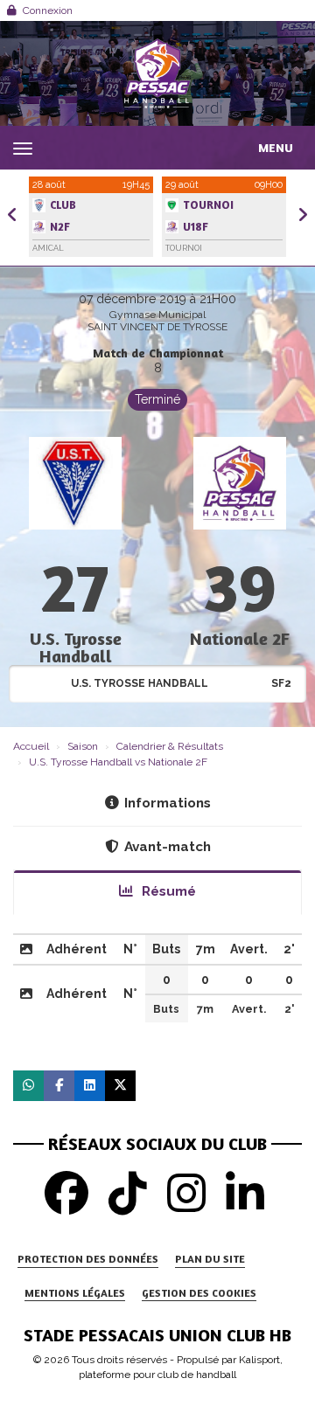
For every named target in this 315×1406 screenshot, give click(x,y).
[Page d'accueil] (157, 73)
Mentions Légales (74, 1292)
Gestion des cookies (199, 1292)
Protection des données (88, 1258)
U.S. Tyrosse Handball (76, 647)
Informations (167, 803)
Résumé (167, 891)
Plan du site (210, 1258)
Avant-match (167, 847)
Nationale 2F (240, 638)
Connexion (48, 10)
